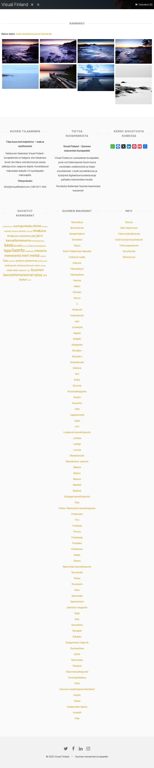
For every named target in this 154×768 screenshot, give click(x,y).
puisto (40, 261)
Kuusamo (77, 403)
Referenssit (129, 257)
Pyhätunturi (77, 549)
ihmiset (29, 231)
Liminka (77, 438)
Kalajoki (77, 338)
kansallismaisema (18, 240)
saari (15, 270)
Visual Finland (15, 4)
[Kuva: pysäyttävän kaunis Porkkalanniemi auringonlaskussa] (58, 51)
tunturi (23, 279)
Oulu (5, 260)
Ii (77, 304)
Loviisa (77, 449)
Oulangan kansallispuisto (77, 496)
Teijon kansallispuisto (77, 671)
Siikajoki (77, 636)
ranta (37, 265)
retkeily (43, 266)
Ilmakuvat (77, 309)
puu (45, 261)
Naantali (77, 484)
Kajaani (77, 333)
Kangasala (77, 344)
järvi (39, 236)
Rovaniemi (77, 584)
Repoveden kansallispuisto (77, 566)
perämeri (12, 261)
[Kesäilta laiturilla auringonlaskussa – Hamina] (96, 77)
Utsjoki (77, 695)
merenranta (12, 256)
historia (15, 231)
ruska (9, 270)
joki (33, 235)
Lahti (77, 409)
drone (37, 226)
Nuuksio (77, 490)
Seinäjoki (77, 630)
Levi (77, 426)
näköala (43, 256)
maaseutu (29, 251)
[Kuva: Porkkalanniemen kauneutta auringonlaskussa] (133, 51)
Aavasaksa (77, 222)
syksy (38, 275)
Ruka (77, 590)
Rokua (77, 578)
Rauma (77, 560)
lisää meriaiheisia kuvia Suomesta (34, 34)
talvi (45, 275)
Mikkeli (77, 467)
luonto (18, 250)
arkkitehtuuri (8, 226)
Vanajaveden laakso (77, 706)
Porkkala (77, 525)
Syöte (77, 654)
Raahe (77, 555)
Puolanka (77, 543)
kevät (25, 246)
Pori (77, 519)
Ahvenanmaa (77, 228)
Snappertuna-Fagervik (77, 642)
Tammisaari (77, 660)
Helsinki (7, 231)
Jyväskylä (77, 327)
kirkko (31, 246)
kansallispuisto (37, 241)
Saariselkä (77, 595)
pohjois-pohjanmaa (26, 260)
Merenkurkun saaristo (77, 461)
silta (28, 271)
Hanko (77, 286)
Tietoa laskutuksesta (129, 233)
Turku (77, 683)
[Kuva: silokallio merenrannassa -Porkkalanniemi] (96, 51)
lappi (8, 250)
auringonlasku (23, 226)
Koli (77, 373)
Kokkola (77, 368)
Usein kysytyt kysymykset (129, 239)
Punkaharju (77, 537)
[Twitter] (66, 749)
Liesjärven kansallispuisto (77, 432)
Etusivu (129, 222)
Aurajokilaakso (77, 233)
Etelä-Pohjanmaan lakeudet (77, 251)
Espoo (77, 245)
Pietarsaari (77, 514)
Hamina (77, 280)
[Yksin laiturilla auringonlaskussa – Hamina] (58, 76)
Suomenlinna (77, 648)
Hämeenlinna (77, 274)
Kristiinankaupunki (77, 391)
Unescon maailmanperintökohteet (77, 689)
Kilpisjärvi (77, 356)
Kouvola (77, 385)
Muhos (77, 473)
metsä (35, 255)
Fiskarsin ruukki (77, 257)
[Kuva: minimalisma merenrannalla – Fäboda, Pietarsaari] (133, 84)
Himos (77, 298)
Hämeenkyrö (77, 268)
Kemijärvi (77, 350)
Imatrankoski (77, 315)
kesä (8, 245)
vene (29, 280)
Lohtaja (77, 444)
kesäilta (18, 245)
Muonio (77, 479)
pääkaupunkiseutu (25, 265)
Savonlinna (77, 625)
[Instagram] (88, 749)
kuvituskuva (40, 246)
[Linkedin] (81, 749)
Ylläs (77, 718)
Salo (77, 619)
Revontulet (77, 572)
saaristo (22, 270)
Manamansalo (77, 455)
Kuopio (77, 397)
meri (25, 255)
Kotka (77, 379)
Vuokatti (77, 712)
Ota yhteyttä (129, 251)
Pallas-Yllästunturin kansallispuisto (77, 508)
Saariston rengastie (77, 607)
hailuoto (45, 227)
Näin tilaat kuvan (128, 228)
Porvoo (77, 531)
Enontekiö (77, 239)
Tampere (77, 665)
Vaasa (77, 701)
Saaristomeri (77, 601)
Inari (77, 321)
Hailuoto (77, 263)
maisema (40, 251)
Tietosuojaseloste (129, 245)
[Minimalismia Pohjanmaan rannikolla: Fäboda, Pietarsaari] (20, 77)
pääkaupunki (10, 265)
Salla (77, 613)
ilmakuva (39, 231)
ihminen (22, 231)
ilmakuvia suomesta (19, 235)
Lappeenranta (77, 414)
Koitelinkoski (77, 362)
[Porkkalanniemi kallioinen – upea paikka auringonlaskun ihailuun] (20, 51)
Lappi (77, 420)
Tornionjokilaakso (77, 677)
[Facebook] (73, 749)
